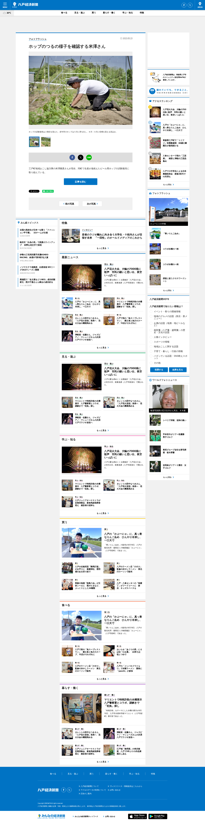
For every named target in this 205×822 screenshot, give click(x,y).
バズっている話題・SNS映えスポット (170, 357)
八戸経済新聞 (25, 5)
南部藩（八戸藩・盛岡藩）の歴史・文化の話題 (169, 331)
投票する (159, 369)
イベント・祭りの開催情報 (167, 311)
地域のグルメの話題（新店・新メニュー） (170, 317)
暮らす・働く (109, 12)
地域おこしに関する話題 (166, 346)
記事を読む (80, 181)
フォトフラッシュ (38, 39)
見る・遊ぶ (79, 12)
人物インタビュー (163, 337)
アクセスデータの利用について (93, 790)
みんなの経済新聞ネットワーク (51, 816)
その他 (157, 363)
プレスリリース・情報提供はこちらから (126, 786)
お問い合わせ (115, 790)
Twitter (190, 5)
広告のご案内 (86, 793)
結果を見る (178, 369)
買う (94, 12)
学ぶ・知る (127, 12)
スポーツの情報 (161, 341)
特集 (142, 12)
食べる (64, 12)
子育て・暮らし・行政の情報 (168, 351)
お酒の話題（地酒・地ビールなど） (169, 324)
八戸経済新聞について (90, 786)
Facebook (184, 5)
